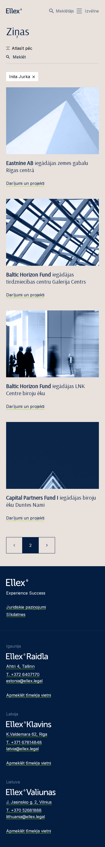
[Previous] (14, 545)
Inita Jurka (19, 76)
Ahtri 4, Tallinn (20, 666)
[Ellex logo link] (14, 11)
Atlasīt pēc (22, 48)
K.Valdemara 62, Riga (26, 734)
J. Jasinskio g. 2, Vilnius (29, 802)
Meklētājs (65, 11)
